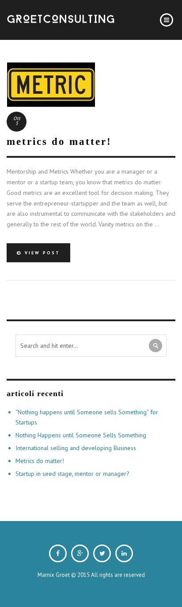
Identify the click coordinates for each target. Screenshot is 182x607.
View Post (41, 253)
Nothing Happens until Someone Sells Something (80, 435)
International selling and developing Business (75, 448)
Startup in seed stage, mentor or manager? (72, 474)
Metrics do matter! (39, 461)
